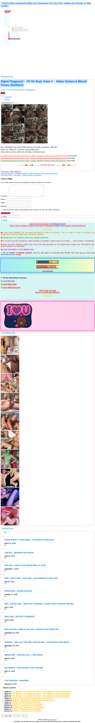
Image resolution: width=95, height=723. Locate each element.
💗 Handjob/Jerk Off (14, 36)
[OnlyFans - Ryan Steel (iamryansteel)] (10, 354)
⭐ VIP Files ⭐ (12, 32)
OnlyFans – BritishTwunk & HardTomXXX (26, 702)
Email (3, 203)
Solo (5, 40)
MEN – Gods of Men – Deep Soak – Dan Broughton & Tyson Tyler (31, 578)
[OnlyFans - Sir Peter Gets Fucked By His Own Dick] (10, 411)
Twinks (6, 41)
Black (5, 14)
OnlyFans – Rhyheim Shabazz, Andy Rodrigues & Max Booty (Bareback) (29, 173)
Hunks (6, 19)
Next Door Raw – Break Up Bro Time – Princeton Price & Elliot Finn (31, 629)
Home (6, 9)
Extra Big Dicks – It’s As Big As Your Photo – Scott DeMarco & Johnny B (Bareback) (41, 691)
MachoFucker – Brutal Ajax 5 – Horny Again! (27, 704)
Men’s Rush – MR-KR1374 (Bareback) (19, 616)
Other (6, 25)
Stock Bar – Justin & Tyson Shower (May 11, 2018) (25, 565)
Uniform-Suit (8, 43)
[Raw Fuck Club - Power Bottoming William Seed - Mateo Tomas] (10, 525)
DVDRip (6, 16)
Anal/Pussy (7, 11)
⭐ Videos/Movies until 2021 (20, 30)
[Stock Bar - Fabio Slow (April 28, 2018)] (10, 468)
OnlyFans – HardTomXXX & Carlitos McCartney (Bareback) (32, 698)
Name (3, 199)
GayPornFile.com (52, 719)
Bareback (7, 12)
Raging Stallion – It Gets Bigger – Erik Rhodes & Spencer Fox (29, 540)
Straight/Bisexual (30, 90)
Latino (6, 22)
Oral (5, 23)
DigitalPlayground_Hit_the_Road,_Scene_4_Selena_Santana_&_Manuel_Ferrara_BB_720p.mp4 (34, 156)
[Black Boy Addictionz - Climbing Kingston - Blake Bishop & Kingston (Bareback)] (10, 373)
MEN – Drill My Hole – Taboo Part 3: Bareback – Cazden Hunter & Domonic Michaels (39, 604)
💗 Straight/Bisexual (14, 39)
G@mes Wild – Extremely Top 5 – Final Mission (23, 655)
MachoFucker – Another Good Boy (18, 591)
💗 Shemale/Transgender (15, 37)
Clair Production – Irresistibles (16, 680)
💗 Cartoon (11, 34)
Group (6, 18)
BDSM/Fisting (8, 15)
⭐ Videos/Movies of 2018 (19, 29)
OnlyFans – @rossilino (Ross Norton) (19, 552)
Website (3, 206)
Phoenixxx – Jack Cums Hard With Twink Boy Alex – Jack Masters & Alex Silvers (36, 642)
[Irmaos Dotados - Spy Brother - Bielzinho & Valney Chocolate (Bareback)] (10, 449)
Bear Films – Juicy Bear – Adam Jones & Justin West (21, 175)
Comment (5, 196)
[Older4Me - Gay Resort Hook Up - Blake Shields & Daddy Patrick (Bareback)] (10, 430)
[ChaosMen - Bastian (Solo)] (10, 487)
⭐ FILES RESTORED (17, 27)
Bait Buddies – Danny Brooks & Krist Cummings (23, 668)
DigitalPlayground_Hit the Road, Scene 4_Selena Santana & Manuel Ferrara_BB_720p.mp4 (33, 158)
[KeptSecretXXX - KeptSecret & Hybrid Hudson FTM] (10, 506)
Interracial (7, 21)
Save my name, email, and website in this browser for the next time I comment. (31, 210)
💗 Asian (10, 33)
